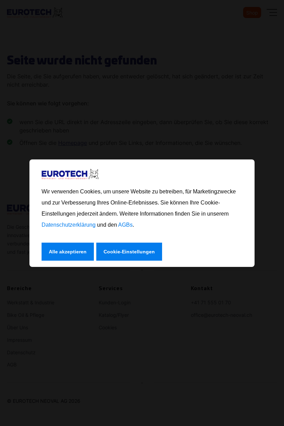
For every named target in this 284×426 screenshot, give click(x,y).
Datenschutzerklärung (69, 225)
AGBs (125, 225)
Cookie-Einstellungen (129, 251)
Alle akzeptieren (68, 251)
